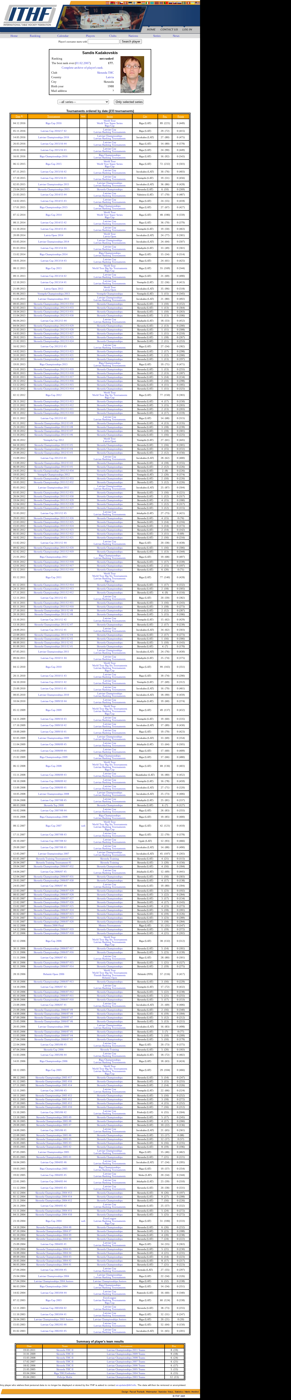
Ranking (35, 36)
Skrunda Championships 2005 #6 (53, 1135)
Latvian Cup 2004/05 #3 (54, 1188)
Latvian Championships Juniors (109, 1281)
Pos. (165, 116)
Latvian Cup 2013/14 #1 (54, 282)
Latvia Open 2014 (53, 235)
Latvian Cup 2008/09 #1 (54, 787)
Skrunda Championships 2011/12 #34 (54, 471)
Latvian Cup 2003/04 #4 (54, 1293)
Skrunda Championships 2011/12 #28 (54, 504)
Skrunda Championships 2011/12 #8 (53, 614)
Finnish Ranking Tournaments (109, 975)
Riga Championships (109, 155)
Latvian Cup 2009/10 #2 (54, 725)
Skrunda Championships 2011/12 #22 (54, 533)
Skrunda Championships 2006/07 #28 (54, 894)
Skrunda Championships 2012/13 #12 (54, 405)
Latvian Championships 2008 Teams (126, 1358)
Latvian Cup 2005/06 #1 (54, 1130)
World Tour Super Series (110, 123)
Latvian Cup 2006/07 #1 (54, 1005)
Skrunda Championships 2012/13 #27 (54, 333)
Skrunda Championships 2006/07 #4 (53, 1035)
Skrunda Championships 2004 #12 (53, 1200)
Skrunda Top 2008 (54, 805)
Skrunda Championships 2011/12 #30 (54, 496)
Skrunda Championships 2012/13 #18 (54, 373)
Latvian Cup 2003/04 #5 (54, 1270)
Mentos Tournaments (110, 925)
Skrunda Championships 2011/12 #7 (53, 624)
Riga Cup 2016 (54, 123)
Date (18, 116)
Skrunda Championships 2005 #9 (53, 1117)
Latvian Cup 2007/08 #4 (54, 810)
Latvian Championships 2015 (53, 184)
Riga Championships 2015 (54, 207)
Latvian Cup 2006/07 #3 (54, 957)
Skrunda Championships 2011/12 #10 (54, 606)
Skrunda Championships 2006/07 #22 (54, 918)
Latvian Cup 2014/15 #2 (54, 222)
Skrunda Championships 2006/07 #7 (53, 1017)
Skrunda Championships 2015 (54, 189)
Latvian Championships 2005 (53, 1152)
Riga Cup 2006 (54, 941)
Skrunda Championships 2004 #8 (53, 1227)
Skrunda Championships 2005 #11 (53, 1103)
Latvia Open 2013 (53, 289)
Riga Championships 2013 (54, 364)
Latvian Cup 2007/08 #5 (54, 800)
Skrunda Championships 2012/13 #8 (53, 427)
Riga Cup (110, 126)
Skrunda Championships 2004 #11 (53, 1211)
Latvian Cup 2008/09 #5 (54, 744)
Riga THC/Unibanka (64, 1373)
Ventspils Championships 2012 (54, 474)
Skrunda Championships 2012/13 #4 (53, 449)
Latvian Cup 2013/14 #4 (54, 248)
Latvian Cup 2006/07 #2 (54, 987)
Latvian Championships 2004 (53, 1276)
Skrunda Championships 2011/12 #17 (54, 566)
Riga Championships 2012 (54, 557)
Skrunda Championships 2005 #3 (53, 1143)
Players (90, 36)
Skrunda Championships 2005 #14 (53, 1085)
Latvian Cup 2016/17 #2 (54, 131)
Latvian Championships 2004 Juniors (53, 1281)
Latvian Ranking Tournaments (109, 132)
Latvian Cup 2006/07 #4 (54, 886)
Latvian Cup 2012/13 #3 (54, 346)
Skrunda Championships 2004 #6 (53, 1239)
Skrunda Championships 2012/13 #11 (54, 409)
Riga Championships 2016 (54, 156)
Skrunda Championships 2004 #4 (53, 1253)
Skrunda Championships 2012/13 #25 (54, 337)
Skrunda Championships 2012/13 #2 (53, 463)
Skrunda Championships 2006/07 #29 (54, 891)
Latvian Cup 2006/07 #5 (54, 871)
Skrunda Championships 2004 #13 (53, 1193)
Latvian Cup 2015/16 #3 (54, 150)
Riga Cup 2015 (54, 164)
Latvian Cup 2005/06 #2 (54, 1112)
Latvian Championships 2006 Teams (126, 1365)
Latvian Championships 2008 (53, 794)
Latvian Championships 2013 (53, 299)
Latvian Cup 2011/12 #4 (54, 543)
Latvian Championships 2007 (53, 853)
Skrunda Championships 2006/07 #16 (54, 952)
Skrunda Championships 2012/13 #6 (53, 435)
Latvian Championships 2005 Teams (126, 1369)
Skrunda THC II (64, 1350)
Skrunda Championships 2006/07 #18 (54, 933)
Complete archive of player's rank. (82, 67)
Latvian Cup (109, 129)
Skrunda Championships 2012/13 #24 (54, 341)
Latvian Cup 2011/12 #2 (54, 619)
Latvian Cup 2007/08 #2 (54, 841)
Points (181, 116)
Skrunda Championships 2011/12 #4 (53, 635)
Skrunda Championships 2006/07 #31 (54, 876)
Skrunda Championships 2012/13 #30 (54, 315)
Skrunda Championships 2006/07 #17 (54, 948)
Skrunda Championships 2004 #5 (53, 1249)
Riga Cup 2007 (54, 826)
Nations (133, 36)
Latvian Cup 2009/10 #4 (54, 701)
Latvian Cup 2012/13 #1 (54, 458)
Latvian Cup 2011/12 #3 (54, 598)
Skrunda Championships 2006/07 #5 (53, 1031)
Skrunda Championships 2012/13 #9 (53, 423)
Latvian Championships (109, 136)
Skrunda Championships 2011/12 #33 (54, 478)
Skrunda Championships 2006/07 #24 (54, 910)
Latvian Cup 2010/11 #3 (54, 676)
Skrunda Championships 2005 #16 (53, 1081)
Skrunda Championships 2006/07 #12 (54, 992)
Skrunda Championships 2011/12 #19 (54, 551)
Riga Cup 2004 (54, 1221)
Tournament (53, 116)
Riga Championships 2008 (54, 817)
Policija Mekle (64, 1377)
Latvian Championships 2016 (53, 137)
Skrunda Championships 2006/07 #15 (54, 962)
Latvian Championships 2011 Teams (126, 1350)
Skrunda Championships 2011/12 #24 (54, 526)
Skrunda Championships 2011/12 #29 (54, 500)
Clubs (112, 36)
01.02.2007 (83, 63)
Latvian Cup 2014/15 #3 (54, 201)
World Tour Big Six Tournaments (109, 268)
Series (157, 36)
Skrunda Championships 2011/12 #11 (54, 603)
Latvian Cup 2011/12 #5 (54, 513)
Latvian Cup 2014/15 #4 (54, 194)
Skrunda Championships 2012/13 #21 (54, 355)
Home (14, 36)
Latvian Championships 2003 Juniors (53, 1319)
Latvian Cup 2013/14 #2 (54, 276)
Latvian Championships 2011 (53, 651)
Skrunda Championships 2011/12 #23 (54, 530)
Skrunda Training (109, 859)
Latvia (110, 77)
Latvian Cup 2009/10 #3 (54, 719)
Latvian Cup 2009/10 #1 (54, 731)
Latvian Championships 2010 (53, 695)
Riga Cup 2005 (54, 1070)
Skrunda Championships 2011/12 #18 (54, 562)
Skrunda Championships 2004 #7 (53, 1231)
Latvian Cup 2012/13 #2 (54, 418)
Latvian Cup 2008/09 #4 (54, 751)
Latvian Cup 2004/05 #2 (54, 1206)
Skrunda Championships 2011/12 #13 (54, 589)
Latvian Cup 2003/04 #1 (54, 1314)
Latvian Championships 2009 (53, 738)
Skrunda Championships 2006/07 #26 (54, 902)
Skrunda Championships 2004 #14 (53, 1196)
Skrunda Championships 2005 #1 (53, 1157)
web (83, 826)
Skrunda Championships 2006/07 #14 (54, 966)
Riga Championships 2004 (54, 1286)
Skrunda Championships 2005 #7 (53, 1125)
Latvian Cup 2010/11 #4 (54, 658)
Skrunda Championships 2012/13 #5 (53, 445)
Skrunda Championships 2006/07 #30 (54, 880)
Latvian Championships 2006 (53, 1026)
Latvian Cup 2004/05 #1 (54, 1244)
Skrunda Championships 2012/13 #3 (53, 453)
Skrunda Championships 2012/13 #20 (54, 359)
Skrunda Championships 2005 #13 (53, 1095)
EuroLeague (109, 1218)
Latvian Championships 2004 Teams (126, 1373)
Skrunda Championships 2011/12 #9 (53, 610)
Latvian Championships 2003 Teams (126, 1377)
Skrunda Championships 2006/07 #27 (54, 898)
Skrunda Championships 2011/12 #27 (54, 508)
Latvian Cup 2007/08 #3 (54, 834)
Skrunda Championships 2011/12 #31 (54, 492)
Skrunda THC (105, 72)
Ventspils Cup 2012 (53, 440)
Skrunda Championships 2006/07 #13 (54, 981)
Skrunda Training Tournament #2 (53, 859)
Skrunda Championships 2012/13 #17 (54, 377)
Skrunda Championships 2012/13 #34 (54, 304)
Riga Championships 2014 (54, 254)
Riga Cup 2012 (54, 395)
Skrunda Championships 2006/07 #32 (54, 866)
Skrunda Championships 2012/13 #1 (53, 467)
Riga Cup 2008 (54, 766)
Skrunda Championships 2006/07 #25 (54, 906)
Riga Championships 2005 (54, 1169)
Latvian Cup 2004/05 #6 (54, 1162)
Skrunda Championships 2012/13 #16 (54, 381)
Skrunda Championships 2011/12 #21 (54, 537)
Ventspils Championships (110, 293)
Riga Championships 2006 (54, 1061)
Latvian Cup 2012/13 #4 (54, 321)
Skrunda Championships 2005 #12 (53, 1099)
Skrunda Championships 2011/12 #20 (54, 548)
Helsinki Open (109, 978)
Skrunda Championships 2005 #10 (53, 1107)
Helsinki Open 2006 (53, 974)
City (145, 116)
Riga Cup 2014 (54, 215)
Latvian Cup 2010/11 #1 (54, 688)
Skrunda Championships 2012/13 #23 (54, 351)
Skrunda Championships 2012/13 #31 (54, 311)
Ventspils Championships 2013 (54, 293)
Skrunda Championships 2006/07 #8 (53, 1013)
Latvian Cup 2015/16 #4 (54, 143)
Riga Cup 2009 (54, 710)
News (176, 36)
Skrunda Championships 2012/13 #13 (54, 401)
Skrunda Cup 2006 (54, 1049)
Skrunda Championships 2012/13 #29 (54, 326)
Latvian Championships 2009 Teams (126, 1354)
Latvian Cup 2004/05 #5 (54, 1175)
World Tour (110, 121)
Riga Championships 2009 (54, 757)
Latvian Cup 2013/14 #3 (54, 261)
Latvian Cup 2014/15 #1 (54, 229)
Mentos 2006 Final (54, 925)
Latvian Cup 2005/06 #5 (54, 1044)
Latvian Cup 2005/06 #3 (54, 1090)
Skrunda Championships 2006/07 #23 (54, 914)
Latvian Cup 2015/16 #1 (54, 178)
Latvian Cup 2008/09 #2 (54, 781)
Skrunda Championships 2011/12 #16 (54, 569)
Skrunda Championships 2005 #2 (53, 1147)
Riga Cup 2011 (54, 577)
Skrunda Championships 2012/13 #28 (54, 329)
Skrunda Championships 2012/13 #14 (54, 389)
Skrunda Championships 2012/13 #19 (54, 369)
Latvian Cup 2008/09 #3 (54, 775)
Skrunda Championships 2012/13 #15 (54, 385)
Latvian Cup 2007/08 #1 (54, 847)
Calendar (62, 36)
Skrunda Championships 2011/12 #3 (53, 639)
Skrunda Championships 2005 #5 (53, 1139)
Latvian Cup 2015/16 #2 (54, 171)
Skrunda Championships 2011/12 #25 (54, 522)
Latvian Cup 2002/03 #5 (54, 1331)
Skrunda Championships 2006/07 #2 (53, 1039)
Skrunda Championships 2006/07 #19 (54, 929)
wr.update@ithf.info (126, 1385)
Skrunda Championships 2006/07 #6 (53, 1021)
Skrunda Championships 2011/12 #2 (53, 642)
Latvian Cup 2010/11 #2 (54, 682)
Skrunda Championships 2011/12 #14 (54, 585)
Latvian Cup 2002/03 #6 (54, 1324)
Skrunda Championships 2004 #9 (53, 1235)
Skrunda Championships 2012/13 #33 (54, 308)
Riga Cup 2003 (54, 1300)
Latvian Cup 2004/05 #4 (54, 1181)
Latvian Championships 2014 (53, 241)
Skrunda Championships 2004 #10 (53, 1214)
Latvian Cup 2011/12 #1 (54, 630)
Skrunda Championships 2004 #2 (53, 1261)
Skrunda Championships (110, 189)
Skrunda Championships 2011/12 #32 (54, 482)
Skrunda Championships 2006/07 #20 (54, 921)
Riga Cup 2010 (54, 667)
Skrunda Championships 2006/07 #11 (54, 996)
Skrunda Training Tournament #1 (53, 862)
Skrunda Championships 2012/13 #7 (53, 431)
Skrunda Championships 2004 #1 (53, 1264)
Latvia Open (109, 236)
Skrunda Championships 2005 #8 (53, 1121)
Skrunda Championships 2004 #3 (53, 1257)
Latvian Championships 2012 (53, 487)
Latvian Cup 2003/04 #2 (54, 1308)
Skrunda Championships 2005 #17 (53, 1077)
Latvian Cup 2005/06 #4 (54, 1055)
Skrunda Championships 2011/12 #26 (54, 518)
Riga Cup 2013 (54, 268)
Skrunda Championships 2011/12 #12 (54, 592)
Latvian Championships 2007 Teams (126, 1361)
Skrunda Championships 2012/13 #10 (54, 413)
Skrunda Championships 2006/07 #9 (53, 1010)
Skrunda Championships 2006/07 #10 (54, 999)
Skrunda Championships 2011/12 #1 (53, 646)
